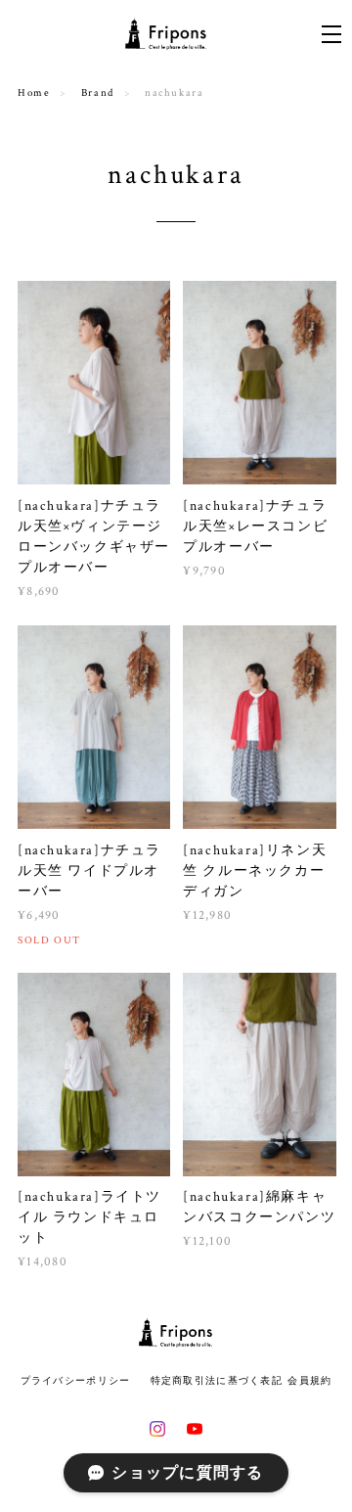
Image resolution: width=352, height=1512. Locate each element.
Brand (97, 93)
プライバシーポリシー (76, 1380)
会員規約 (309, 1380)
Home (34, 93)
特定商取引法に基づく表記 (217, 1380)
